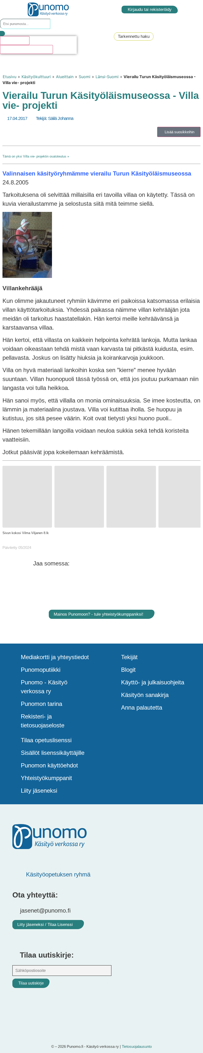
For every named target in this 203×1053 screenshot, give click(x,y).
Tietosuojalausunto (137, 1046)
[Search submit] (2, 33)
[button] (80, 563)
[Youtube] (48, 859)
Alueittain (65, 76)
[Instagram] (63, 859)
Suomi (84, 76)
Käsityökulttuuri (36, 76)
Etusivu (9, 76)
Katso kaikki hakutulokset (26, 49)
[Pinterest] (33, 859)
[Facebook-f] (19, 859)
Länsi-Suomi (107, 76)
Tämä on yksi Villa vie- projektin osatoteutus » (35, 156)
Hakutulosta (14, 40)
